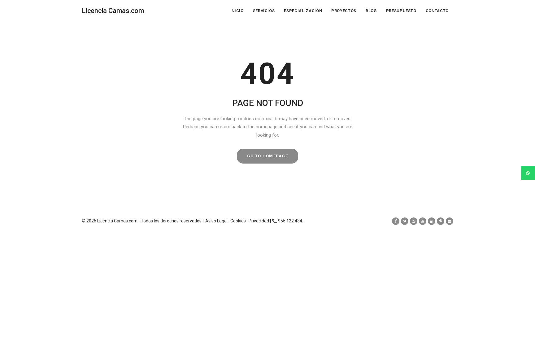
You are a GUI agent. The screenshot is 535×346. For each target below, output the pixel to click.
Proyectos (343, 10)
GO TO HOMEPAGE (267, 156)
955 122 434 (290, 220)
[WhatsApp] (528, 173)
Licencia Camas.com (117, 220)
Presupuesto (401, 10)
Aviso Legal (216, 220)
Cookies (238, 220)
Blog (371, 10)
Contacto (437, 10)
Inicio (237, 10)
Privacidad (259, 220)
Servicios (264, 10)
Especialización (303, 10)
